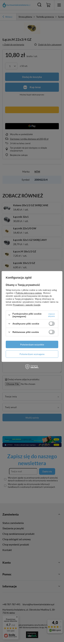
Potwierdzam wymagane (32, 354)
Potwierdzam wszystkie (32, 344)
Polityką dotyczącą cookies (29, 293)
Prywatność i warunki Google (26, 305)
